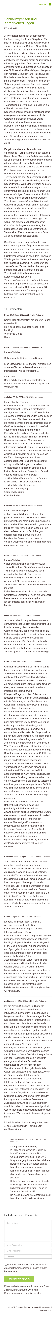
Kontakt (35, 1307)
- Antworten (39, 315)
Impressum (45, 1307)
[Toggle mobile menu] (50, 4)
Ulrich (6, 555)
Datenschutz (46, 1310)
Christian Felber (23, 1307)
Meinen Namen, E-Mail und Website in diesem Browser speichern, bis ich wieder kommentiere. (25, 1268)
